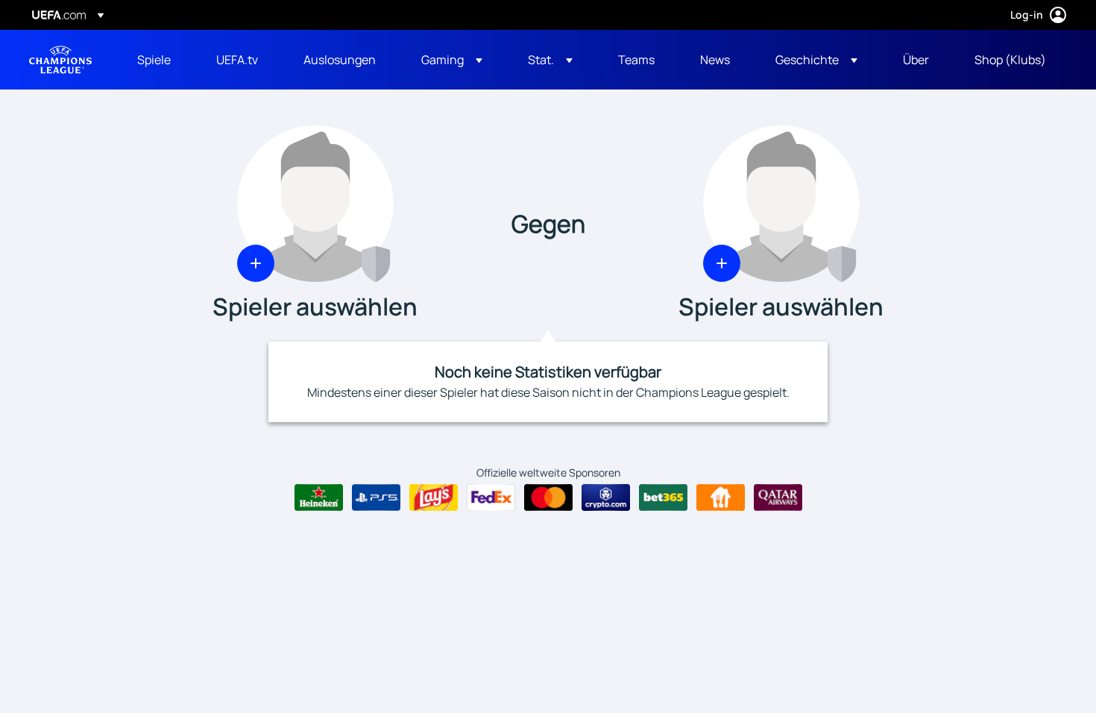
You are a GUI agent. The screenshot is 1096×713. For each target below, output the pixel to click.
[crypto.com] (606, 497)
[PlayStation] (376, 497)
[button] (452, 59)
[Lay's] (433, 497)
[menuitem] (158, 59)
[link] (153, 59)
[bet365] (663, 497)
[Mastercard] (548, 497)
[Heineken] (319, 497)
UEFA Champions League (60, 59)
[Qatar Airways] (778, 497)
